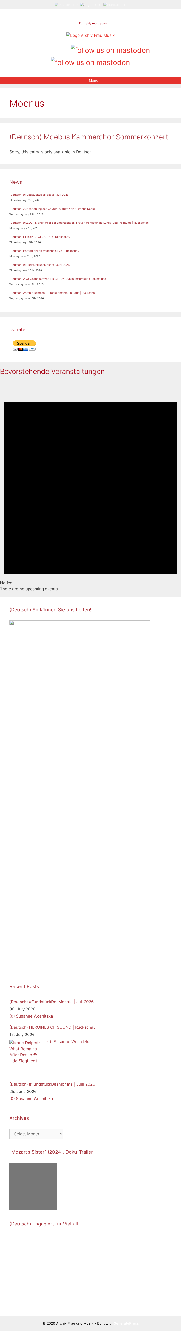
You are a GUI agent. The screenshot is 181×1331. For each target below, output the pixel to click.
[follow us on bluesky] (90, 62)
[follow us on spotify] (66, 48)
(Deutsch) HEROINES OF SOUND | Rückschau (39, 237)
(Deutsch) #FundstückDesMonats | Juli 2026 (39, 194)
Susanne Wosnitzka (34, 1016)
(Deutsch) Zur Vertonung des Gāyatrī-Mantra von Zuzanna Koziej (52, 209)
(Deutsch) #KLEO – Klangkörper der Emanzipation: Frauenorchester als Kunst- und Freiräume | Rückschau (79, 222)
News (15, 182)
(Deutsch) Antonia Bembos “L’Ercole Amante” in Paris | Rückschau (52, 293)
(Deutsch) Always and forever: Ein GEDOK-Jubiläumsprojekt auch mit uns (57, 278)
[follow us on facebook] (42, 48)
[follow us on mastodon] (110, 49)
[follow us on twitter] (34, 48)
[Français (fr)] (114, 4)
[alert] (90, 486)
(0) (12, 1016)
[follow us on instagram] (50, 48)
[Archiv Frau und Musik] (90, 35)
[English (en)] (90, 4)
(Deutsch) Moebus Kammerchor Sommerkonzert (88, 137)
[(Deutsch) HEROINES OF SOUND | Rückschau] (27, 1057)
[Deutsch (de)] (66, 4)
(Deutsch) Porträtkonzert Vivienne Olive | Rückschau (44, 250)
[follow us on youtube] (58, 48)
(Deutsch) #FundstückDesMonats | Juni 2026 (39, 265)
